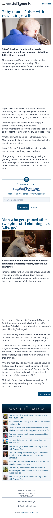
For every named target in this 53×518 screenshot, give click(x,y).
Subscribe (23, 207)
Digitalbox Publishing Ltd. (29, 513)
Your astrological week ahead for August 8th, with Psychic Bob (28, 477)
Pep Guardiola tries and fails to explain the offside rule (27, 441)
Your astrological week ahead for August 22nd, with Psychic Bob (29, 435)
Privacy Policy (26, 496)
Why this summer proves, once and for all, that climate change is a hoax (29, 462)
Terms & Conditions (26, 493)
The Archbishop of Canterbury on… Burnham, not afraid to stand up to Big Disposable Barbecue (28, 455)
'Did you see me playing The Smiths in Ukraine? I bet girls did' (29, 422)
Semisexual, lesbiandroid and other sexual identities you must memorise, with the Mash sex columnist (28, 470)
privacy (34, 207)
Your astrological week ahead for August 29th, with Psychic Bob (28, 416)
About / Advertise (26, 490)
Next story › (44, 394)
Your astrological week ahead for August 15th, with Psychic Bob (28, 447)
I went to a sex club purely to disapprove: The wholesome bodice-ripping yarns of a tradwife (29, 428)
